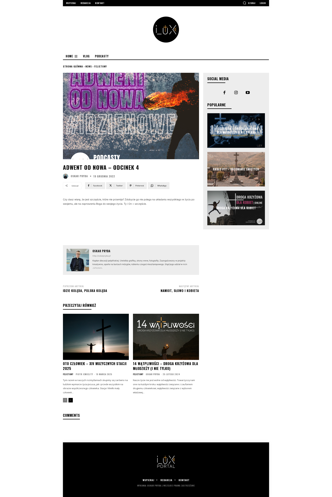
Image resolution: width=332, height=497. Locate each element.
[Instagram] (236, 93)
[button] (249, 3)
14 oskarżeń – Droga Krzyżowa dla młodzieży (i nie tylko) (236, 130)
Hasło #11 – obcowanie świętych (236, 169)
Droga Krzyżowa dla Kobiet (236, 208)
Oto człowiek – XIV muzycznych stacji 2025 (95, 366)
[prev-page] (65, 400)
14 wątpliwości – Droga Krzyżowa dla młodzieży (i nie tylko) (165, 366)
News (88, 66)
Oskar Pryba (79, 176)
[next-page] (70, 400)
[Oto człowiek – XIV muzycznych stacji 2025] (96, 337)
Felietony (100, 66)
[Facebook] (224, 93)
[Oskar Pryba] (66, 176)
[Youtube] (248, 93)
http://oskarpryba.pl (102, 256)
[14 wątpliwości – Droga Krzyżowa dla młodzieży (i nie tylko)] (166, 337)
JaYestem (97, 268)
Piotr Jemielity (84, 374)
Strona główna (73, 66)
